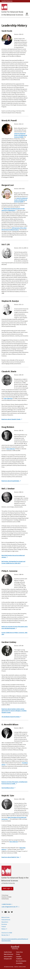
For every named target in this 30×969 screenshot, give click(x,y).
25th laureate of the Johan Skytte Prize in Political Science (14, 229)
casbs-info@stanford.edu (9, 907)
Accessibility (19, 963)
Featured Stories (6, 920)
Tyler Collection (8, 398)
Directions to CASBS (7, 933)
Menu (27, 15)
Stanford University (7, 1)
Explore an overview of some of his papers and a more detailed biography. (15, 627)
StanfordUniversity (15, 948)
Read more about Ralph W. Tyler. (10, 857)
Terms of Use (19, 952)
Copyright (18, 956)
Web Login (6, 888)
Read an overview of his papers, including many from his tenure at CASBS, (14, 782)
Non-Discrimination (21, 961)
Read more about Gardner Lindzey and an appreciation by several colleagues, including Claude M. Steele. (14, 710)
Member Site (5, 935)
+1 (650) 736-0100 (6, 904)
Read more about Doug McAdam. (10, 481)
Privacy (18, 954)
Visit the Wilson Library (8, 788)
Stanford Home (8, 952)
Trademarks (19, 959)
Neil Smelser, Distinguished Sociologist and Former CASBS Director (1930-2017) (13, 562)
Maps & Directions (8, 954)
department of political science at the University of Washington (13, 209)
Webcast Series (5, 917)
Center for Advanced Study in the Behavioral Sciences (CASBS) (20, 135)
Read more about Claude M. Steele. (11, 419)
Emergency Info (8, 959)
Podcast (4, 926)
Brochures (4, 924)
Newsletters (5, 922)
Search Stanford (8, 956)
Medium (4, 929)
